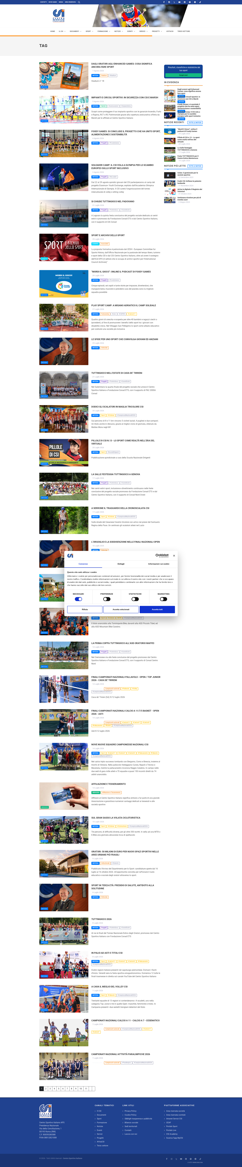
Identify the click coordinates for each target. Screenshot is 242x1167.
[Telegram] (195, 2)
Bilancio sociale (131, 1122)
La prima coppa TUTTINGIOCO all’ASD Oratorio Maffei (122, 643)
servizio (44, 807)
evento (44, 258)
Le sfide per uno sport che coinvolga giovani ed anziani (124, 339)
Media (61, 2)
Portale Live (171, 1130)
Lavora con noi (131, 1134)
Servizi (99, 1134)
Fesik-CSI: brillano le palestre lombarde (189, 182)
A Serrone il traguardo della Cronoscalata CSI (120, 508)
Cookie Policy (130, 1115)
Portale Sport (171, 1126)
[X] (174, 2)
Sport (99, 1119)
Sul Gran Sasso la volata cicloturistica (115, 817)
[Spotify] (189, 2)
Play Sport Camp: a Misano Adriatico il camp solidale (123, 305)
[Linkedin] (184, 2)
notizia (44, 87)
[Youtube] (179, 2)
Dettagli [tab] (121, 564)
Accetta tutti (157, 609)
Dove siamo (53, 2)
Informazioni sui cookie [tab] (158, 564)
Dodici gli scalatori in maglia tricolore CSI (117, 406)
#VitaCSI (100, 1142)
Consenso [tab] (83, 564)
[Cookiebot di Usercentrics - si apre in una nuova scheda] (157, 556)
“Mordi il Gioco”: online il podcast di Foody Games (121, 271)
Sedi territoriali (131, 1126)
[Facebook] (164, 2)
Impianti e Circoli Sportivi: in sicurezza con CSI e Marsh (124, 97)
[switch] (106, 599)
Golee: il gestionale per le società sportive (187, 174)
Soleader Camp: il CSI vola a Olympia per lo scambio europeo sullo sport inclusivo (189, 114)
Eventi (99, 1130)
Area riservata (70, 2)
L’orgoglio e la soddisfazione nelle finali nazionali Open (125, 542)
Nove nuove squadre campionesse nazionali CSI (119, 744)
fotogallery (46, 700)
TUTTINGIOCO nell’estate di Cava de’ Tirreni (116, 373)
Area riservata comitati (176, 1115)
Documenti (101, 1115)
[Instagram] (169, 2)
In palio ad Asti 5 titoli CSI (107, 953)
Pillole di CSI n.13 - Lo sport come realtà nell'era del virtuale (188, 139)
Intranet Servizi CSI (174, 1119)
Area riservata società (175, 1111)
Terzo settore (102, 1145)
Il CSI (99, 1111)
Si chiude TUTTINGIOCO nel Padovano (112, 201)
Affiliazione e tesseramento (108, 784)
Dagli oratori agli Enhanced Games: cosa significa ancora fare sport (189, 91)
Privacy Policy (130, 1111)
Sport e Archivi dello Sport (108, 235)
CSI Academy (171, 1134)
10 (81, 1088)
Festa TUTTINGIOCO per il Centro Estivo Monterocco (188, 157)
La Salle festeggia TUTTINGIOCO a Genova (115, 474)
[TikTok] (200, 2)
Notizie (100, 1126)
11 (86, 1088)
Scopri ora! (183, 75)
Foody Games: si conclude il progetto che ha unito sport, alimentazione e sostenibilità (189, 106)
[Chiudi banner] (174, 556)
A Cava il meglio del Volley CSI (109, 986)
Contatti (43, 2)
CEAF (168, 1122)
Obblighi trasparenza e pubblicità (138, 1119)
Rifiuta (85, 609)
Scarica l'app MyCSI (174, 1138)
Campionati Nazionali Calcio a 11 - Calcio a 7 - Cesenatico (125, 1020)
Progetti (100, 1138)
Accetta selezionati (121, 609)
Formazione (102, 1122)
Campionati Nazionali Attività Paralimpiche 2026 (120, 1054)
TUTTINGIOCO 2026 (101, 919)
